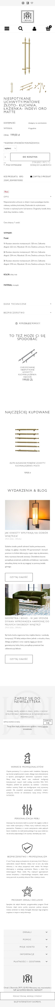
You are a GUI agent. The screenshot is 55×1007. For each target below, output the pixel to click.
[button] (7, 28)
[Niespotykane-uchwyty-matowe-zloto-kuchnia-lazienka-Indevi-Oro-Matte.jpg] (12, 87)
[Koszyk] (48, 28)
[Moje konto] (34, 28)
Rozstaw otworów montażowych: (21, 143)
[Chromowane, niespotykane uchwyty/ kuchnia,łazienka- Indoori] (27, 357)
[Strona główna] (27, 16)
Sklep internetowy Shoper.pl (27, 1002)
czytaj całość (19, 577)
